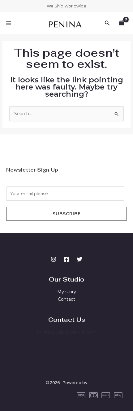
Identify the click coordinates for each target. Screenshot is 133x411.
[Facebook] (66, 259)
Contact (66, 299)
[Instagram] (53, 259)
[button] (107, 23)
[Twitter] (79, 259)
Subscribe (67, 213)
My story (66, 292)
